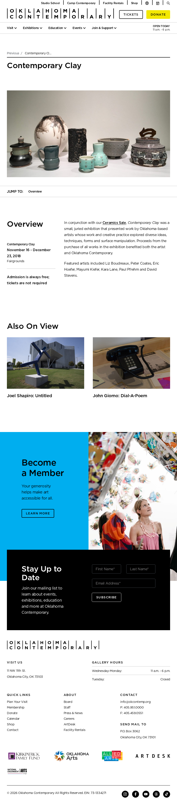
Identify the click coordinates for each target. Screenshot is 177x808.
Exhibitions (31, 28)
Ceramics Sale (114, 222)
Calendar (13, 718)
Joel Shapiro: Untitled (29, 396)
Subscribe (106, 597)
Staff (67, 707)
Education (55, 28)
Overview (35, 191)
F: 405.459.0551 (131, 713)
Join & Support (102, 28)
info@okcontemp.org (135, 702)
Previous (13, 53)
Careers (69, 718)
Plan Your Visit (17, 702)
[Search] (168, 3)
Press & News (73, 713)
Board (68, 702)
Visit (10, 28)
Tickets (131, 14)
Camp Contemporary (81, 3)
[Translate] (147, 3)
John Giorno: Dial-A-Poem (120, 396)
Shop (134, 3)
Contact (12, 730)
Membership (15, 707)
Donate (158, 14)
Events (77, 28)
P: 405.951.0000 (132, 707)
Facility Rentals (113, 3)
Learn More (38, 513)
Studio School (50, 3)
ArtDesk (69, 724)
